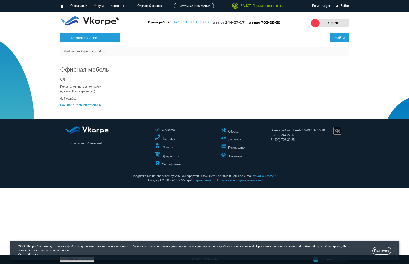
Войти (344, 6)
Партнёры (235, 156)
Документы (170, 156)
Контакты (117, 6)
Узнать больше (28, 254)
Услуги (99, 6)
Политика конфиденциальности (238, 180)
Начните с (80, 105)
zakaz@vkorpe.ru (265, 176)
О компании (78, 6)
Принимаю (381, 250)
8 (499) (264, 23)
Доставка (234, 139)
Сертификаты (171, 164)
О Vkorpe (168, 130)
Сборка (233, 131)
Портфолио (236, 147)
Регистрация (321, 6)
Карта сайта (202, 180)
